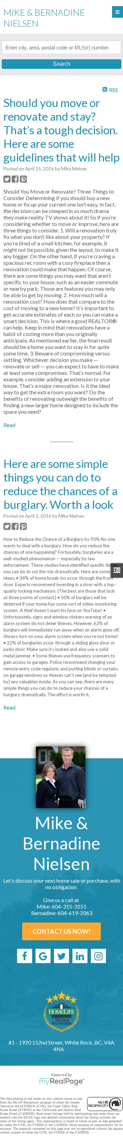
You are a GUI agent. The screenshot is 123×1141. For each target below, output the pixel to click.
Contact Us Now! (61, 931)
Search (61, 64)
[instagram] (98, 956)
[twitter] (61, 956)
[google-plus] (43, 956)
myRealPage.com (62, 1081)
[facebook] (24, 956)
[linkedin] (79, 956)
